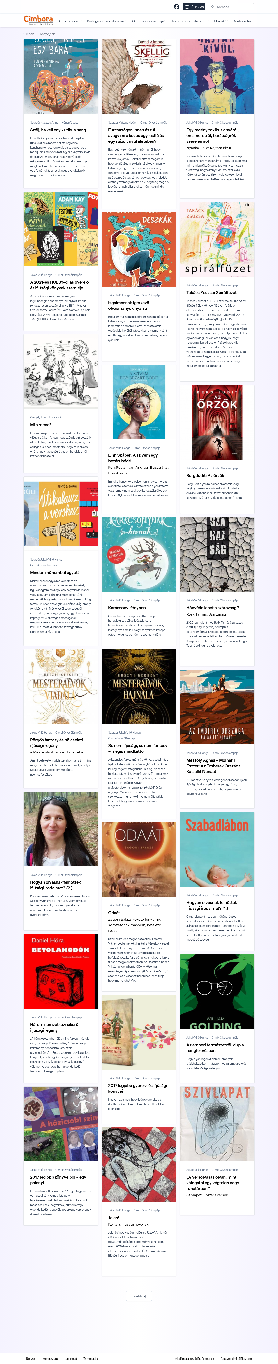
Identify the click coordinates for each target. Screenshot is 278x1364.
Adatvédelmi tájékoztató (236, 1359)
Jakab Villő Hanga (197, 122)
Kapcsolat (70, 1359)
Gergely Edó (38, 417)
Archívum (197, 7)
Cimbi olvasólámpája (148, 21)
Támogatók (90, 1359)
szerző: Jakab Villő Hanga (46, 559)
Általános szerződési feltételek (194, 1359)
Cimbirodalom (68, 21)
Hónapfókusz (69, 122)
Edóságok (55, 417)
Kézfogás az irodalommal (106, 21)
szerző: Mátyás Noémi (122, 122)
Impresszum (50, 1359)
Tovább (136, 1296)
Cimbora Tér (242, 21)
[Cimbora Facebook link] (176, 7)
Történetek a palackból (189, 21)
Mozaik (219, 21)
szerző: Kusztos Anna (44, 122)
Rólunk (30, 1359)
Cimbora (28, 34)
